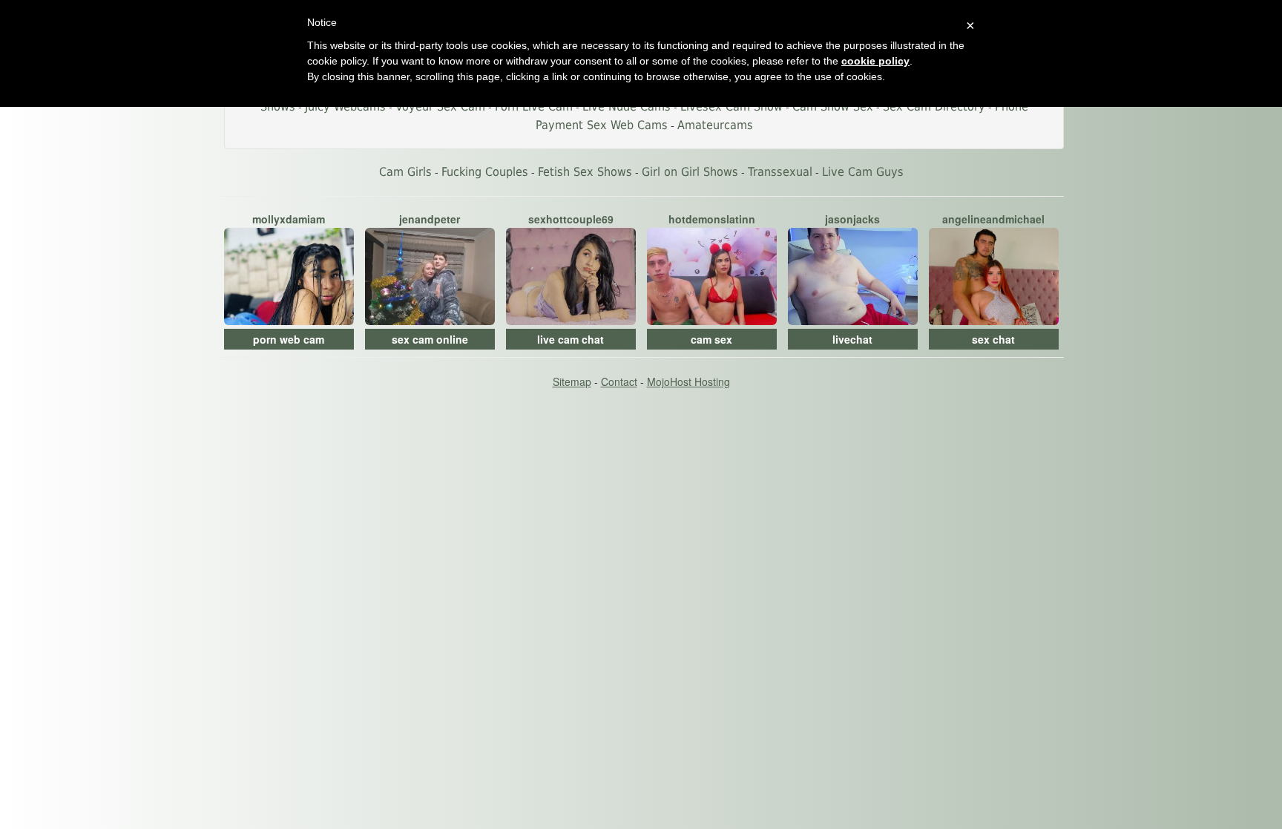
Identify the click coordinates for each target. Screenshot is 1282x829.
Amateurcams (715, 125)
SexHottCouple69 (571, 219)
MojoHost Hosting (688, 381)
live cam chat (570, 339)
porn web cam (288, 339)
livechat (852, 339)
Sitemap (572, 381)
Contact (619, 381)
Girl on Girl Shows (690, 172)
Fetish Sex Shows (585, 172)
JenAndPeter (429, 219)
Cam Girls (405, 172)
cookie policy (875, 61)
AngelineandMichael (993, 219)
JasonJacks (852, 219)
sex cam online (430, 339)
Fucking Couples (484, 172)
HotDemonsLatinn (711, 219)
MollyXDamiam (288, 219)
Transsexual (780, 172)
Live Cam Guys (863, 172)
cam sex (711, 339)
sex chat (993, 339)
